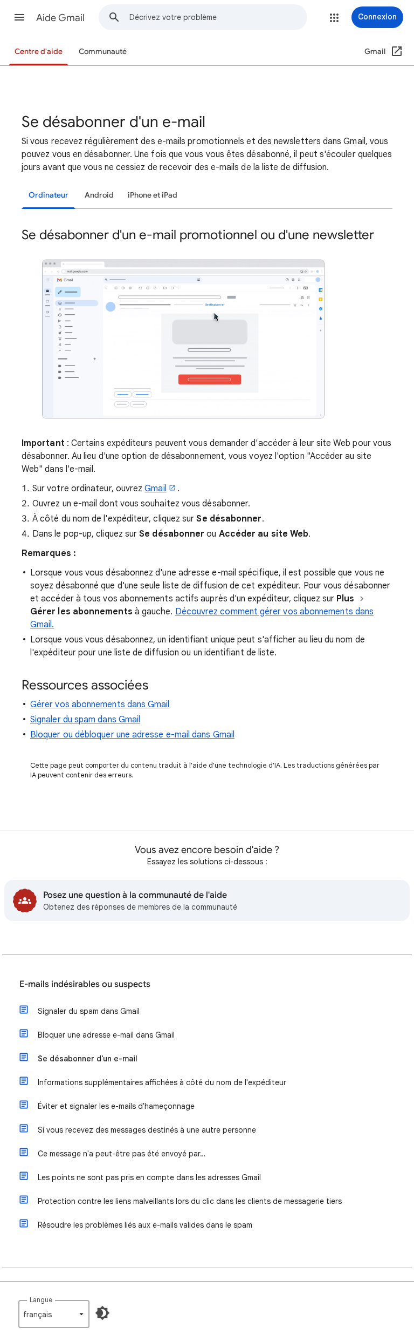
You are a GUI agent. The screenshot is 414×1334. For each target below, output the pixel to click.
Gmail (155, 488)
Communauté (103, 51)
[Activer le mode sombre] (102, 1313)
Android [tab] (99, 195)
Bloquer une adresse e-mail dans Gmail (106, 1035)
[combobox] (218, 17)
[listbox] (53, 1314)
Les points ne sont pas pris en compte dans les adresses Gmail (149, 1177)
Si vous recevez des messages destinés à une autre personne (147, 1130)
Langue (41, 1300)
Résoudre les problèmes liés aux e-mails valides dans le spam (145, 1225)
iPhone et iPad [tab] (152, 195)
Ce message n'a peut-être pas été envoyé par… (121, 1154)
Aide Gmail (60, 18)
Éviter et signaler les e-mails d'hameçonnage (116, 1106)
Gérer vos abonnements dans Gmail (100, 704)
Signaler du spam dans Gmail (85, 719)
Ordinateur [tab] (48, 195)
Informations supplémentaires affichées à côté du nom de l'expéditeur (162, 1082)
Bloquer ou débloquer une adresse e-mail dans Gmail (132, 734)
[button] (19, 17)
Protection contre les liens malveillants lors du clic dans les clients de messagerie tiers (190, 1201)
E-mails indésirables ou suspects (84, 984)
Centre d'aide (39, 51)
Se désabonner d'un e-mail (87, 1059)
